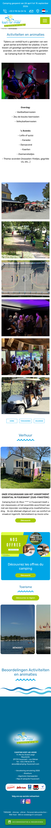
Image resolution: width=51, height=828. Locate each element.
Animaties (12, 28)
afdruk (22, 812)
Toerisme (25, 587)
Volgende (39, 421)
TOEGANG (7, 812)
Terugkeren (25, 421)
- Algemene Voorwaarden (27, 776)
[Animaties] (14, 21)
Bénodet (18, 617)
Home (4, 28)
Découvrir (25, 520)
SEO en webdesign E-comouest (30, 815)
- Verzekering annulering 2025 (27, 771)
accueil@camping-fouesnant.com (25, 764)
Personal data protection (36, 812)
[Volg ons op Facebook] (22, 801)
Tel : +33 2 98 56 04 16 (25, 762)
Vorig (12, 421)
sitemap (16, 812)
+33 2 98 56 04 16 (17, 11)
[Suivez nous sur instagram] (28, 801)
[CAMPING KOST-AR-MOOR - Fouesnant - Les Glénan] (25, 739)
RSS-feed (12, 815)
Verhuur (25, 435)
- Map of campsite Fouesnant (27, 779)
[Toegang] (37, 11)
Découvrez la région (25, 598)
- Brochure (27, 773)
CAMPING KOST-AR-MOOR (25, 752)
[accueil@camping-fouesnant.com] (31, 11)
